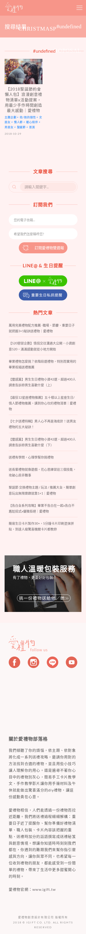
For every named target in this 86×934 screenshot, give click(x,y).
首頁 (32, 127)
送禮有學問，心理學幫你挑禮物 (31, 457)
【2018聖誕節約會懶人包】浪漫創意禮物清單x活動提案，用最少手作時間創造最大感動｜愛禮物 (23, 100)
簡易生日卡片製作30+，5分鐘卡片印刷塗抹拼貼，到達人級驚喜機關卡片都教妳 (41, 526)
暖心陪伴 (32, 122)
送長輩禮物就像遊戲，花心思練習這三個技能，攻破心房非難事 (42, 472)
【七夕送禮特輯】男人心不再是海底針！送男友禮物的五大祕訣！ (42, 424)
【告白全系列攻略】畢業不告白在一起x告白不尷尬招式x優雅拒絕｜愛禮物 (42, 508)
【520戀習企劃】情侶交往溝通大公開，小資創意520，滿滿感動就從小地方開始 (42, 346)
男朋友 (9, 127)
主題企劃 (10, 117)
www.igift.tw (44, 889)
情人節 (18, 122)
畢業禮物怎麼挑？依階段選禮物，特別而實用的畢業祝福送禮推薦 (42, 364)
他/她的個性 (28, 117)
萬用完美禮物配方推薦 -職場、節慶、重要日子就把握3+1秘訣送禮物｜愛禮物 (42, 328)
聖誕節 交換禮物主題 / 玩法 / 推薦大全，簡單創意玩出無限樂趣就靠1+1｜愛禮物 (42, 490)
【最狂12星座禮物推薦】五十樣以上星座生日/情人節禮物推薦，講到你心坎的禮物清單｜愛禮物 (42, 403)
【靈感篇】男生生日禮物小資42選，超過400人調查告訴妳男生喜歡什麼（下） (42, 442)
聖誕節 (21, 127)
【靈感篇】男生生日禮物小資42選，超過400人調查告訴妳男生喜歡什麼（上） (42, 382)
